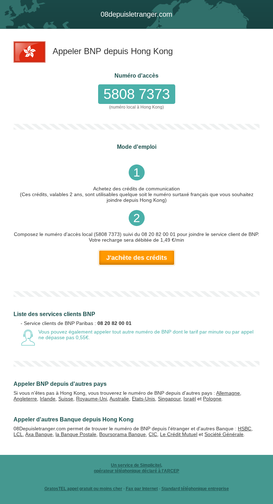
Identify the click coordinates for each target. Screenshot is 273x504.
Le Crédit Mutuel (178, 434)
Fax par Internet (142, 488)
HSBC (244, 428)
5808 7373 (136, 94)
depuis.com (136, 14)
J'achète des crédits (136, 257)
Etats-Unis (143, 398)
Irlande (47, 398)
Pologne (212, 398)
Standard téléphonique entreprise (195, 488)
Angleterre (25, 398)
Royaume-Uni (91, 398)
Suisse (65, 398)
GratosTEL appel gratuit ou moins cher (83, 488)
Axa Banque (39, 434)
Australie (119, 398)
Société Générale (223, 434)
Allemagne (228, 393)
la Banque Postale (75, 434)
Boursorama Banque (122, 434)
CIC (153, 434)
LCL (18, 434)
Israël (189, 398)
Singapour (169, 398)
